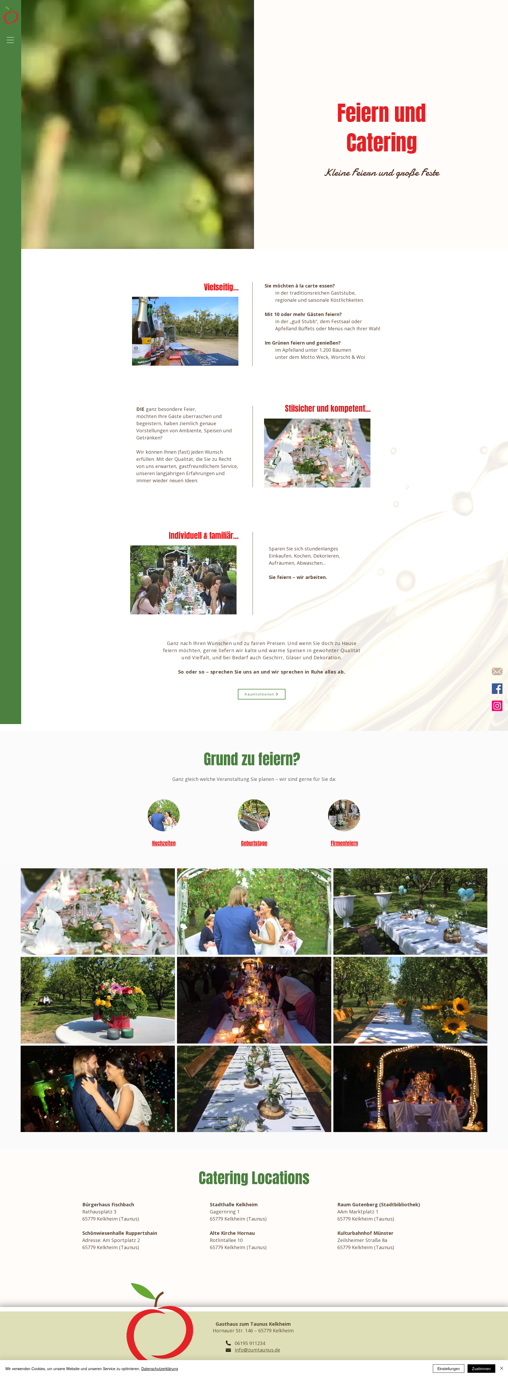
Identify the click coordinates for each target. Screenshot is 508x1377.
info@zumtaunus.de (257, 1350)
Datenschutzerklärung (159, 1368)
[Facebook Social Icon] (497, 688)
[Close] (501, 1368)
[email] (497, 671)
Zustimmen (481, 1368)
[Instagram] (497, 706)
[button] (10, 40)
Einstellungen (448, 1368)
